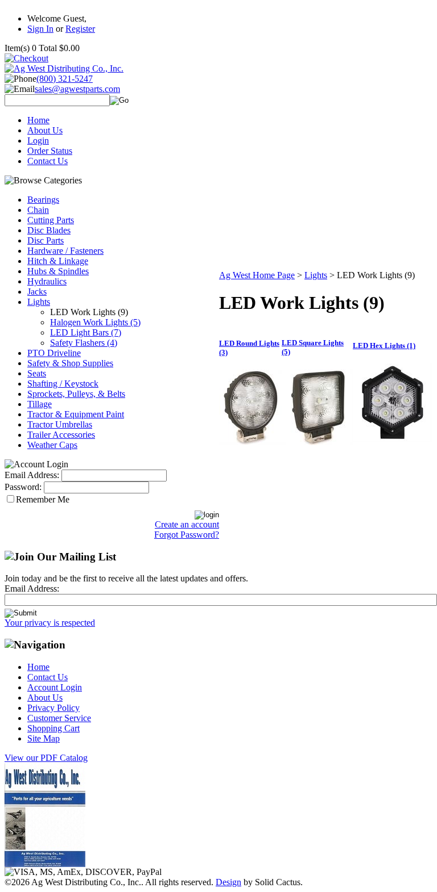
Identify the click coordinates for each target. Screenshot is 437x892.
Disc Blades (49, 230)
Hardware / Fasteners (65, 251)
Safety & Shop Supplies (70, 363)
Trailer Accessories (61, 434)
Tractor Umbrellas (59, 424)
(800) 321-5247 (64, 78)
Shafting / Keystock (62, 383)
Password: (23, 487)
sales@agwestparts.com (77, 89)
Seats (36, 373)
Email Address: (32, 475)
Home (38, 120)
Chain (38, 210)
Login (38, 140)
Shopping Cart (53, 728)
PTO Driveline (54, 353)
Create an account (187, 524)
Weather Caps (52, 445)
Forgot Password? (186, 534)
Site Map (43, 738)
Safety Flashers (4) (83, 342)
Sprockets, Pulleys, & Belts (76, 394)
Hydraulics (47, 281)
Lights (38, 302)
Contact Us (47, 161)
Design (228, 882)
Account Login (54, 687)
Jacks (37, 291)
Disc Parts (45, 240)
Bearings (43, 199)
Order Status (49, 151)
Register (80, 28)
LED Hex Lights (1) (384, 345)
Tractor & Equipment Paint (75, 414)
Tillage (39, 404)
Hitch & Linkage (57, 261)
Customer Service (59, 718)
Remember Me (42, 499)
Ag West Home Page (257, 275)
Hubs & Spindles (58, 271)
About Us (45, 130)
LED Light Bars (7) (85, 332)
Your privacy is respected (50, 622)
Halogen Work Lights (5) (95, 322)
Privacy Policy (53, 708)
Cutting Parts (50, 220)
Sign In (40, 28)
